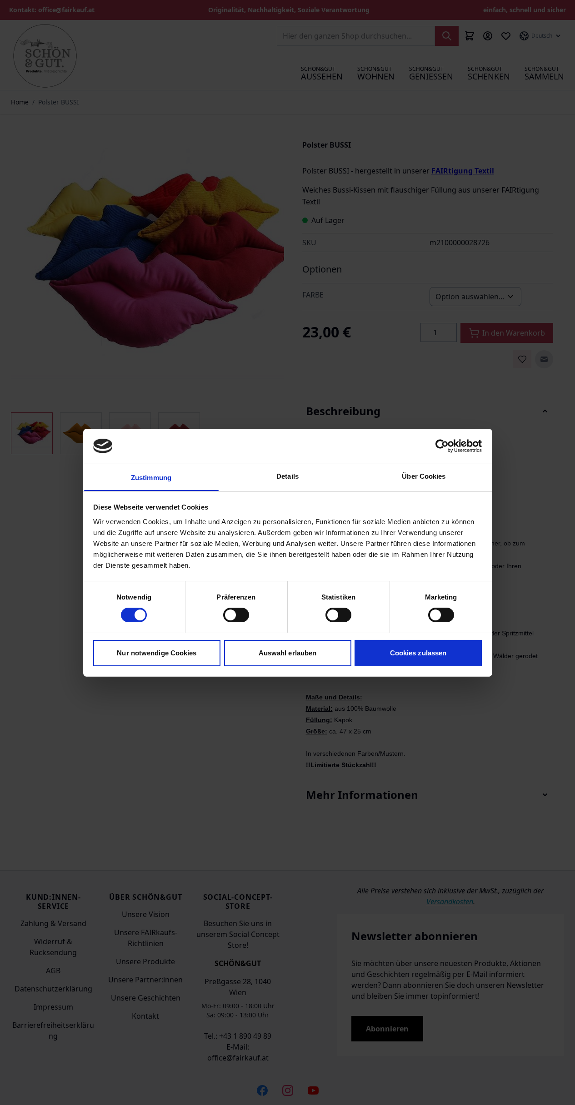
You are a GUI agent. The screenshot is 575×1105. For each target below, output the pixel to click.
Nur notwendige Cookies (156, 652)
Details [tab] (287, 476)
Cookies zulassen (418, 652)
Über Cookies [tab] (423, 476)
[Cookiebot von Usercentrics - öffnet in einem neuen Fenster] (442, 446)
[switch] (236, 615)
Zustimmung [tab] (151, 477)
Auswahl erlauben (288, 652)
